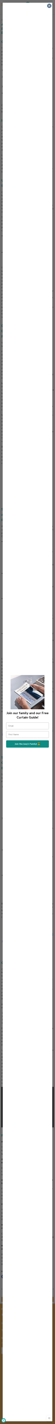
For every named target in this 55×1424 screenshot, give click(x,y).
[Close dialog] (49, 6)
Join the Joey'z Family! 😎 (27, 743)
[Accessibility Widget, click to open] (3, 1420)
